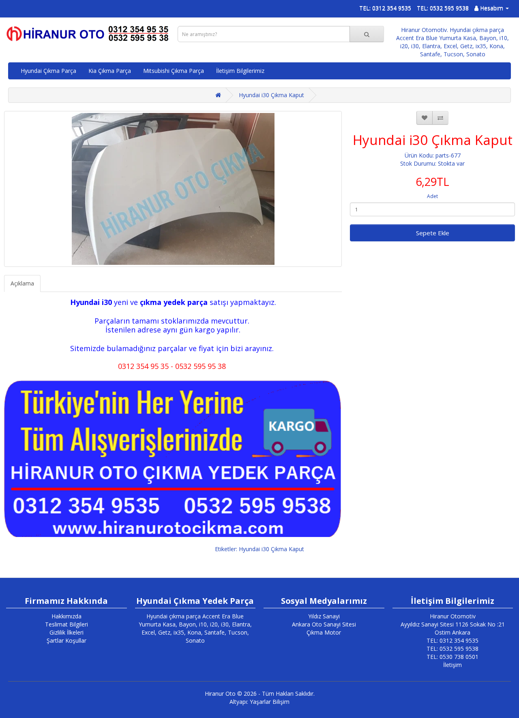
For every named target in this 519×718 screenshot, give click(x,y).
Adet (432, 196)
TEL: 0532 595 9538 (443, 8)
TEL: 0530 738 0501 (452, 656)
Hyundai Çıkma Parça (48, 71)
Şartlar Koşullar (66, 640)
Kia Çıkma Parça (109, 71)
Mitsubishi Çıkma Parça (173, 71)
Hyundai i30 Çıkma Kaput (271, 95)
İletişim (452, 665)
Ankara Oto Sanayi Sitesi (324, 624)
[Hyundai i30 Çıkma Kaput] (173, 189)
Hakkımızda (66, 616)
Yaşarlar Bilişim (270, 701)
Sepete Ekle (432, 233)
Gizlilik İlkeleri (66, 632)
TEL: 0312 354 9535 (385, 8)
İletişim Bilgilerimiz (240, 71)
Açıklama (22, 283)
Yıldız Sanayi (324, 616)
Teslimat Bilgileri (66, 624)
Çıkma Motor (324, 632)
